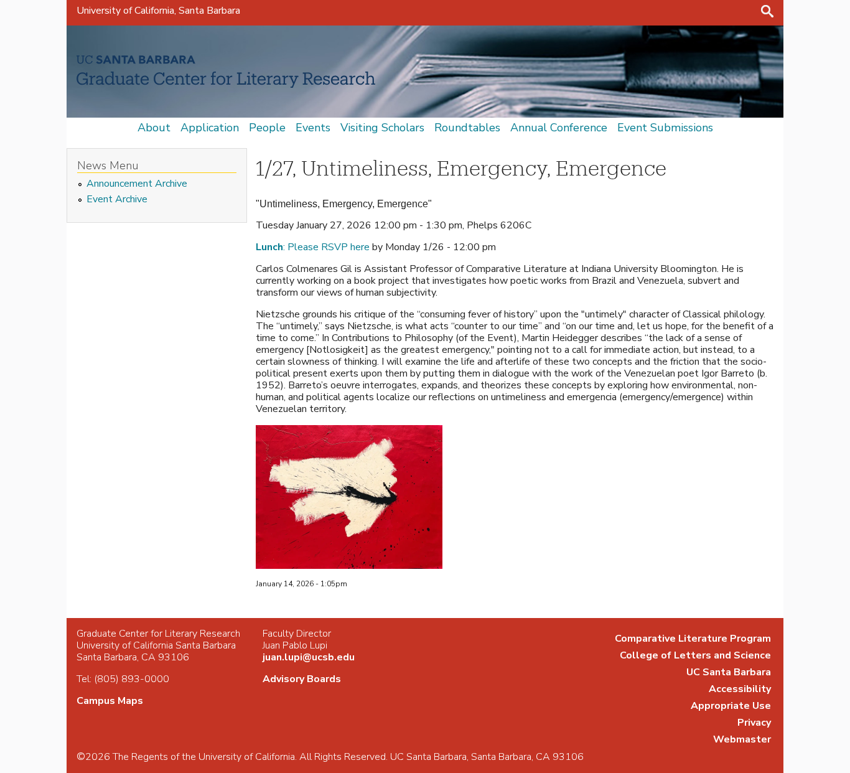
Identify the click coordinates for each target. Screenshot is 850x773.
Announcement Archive (136, 184)
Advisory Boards (302, 679)
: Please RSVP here (313, 247)
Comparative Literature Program (693, 638)
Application (209, 127)
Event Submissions (665, 127)
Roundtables (467, 127)
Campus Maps (110, 701)
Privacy (754, 722)
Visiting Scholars (382, 127)
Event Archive (116, 199)
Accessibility (740, 689)
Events (313, 127)
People (267, 127)
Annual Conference (558, 127)
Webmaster (742, 739)
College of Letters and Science (695, 655)
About (154, 127)
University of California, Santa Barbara (158, 10)
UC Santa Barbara (728, 672)
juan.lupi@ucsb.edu (309, 657)
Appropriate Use (731, 706)
